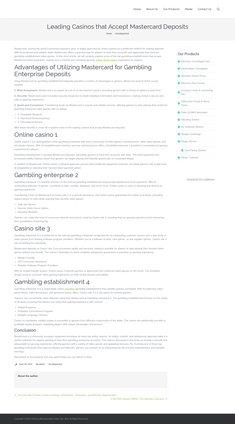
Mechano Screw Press (193, 75)
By (40, 364)
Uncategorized (122, 33)
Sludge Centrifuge (191, 134)
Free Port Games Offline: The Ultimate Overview (137, 398)
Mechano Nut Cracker (193, 83)
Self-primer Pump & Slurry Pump (195, 103)
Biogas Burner (189, 141)
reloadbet (69, 288)
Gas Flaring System (195, 150)
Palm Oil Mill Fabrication (194, 112)
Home (109, 33)
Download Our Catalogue (200, 179)
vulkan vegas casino (106, 60)
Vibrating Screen (190, 119)
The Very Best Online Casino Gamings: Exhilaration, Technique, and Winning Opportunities (67, 395)
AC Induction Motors (192, 126)
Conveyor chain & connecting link (197, 92)
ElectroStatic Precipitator (194, 68)
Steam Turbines (189, 157)
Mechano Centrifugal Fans (195, 61)
